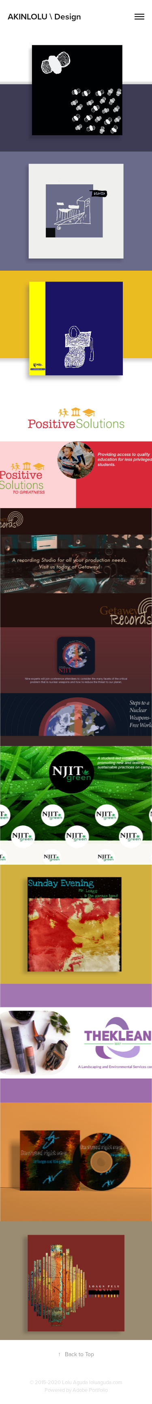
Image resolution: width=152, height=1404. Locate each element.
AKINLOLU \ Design (44, 16)
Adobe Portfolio (90, 1389)
